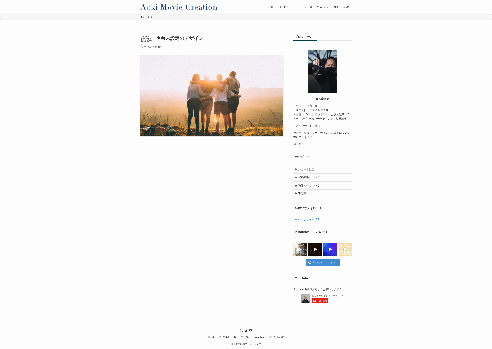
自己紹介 (298, 144)
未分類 (302, 193)
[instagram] (246, 330)
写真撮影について (309, 177)
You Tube (260, 337)
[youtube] (250, 330)
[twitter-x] (241, 330)
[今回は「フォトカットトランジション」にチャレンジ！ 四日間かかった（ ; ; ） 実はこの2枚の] (345, 249)
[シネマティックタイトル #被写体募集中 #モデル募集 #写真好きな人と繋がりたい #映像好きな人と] (315, 249)
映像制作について (309, 185)
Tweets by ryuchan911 (307, 219)
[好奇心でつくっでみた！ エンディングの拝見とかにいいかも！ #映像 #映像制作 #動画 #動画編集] (330, 249)
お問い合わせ (276, 337)
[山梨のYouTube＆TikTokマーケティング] (178, 7)
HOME (211, 337)
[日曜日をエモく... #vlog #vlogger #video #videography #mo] (300, 249)
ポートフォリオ (242, 337)
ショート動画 (306, 169)
